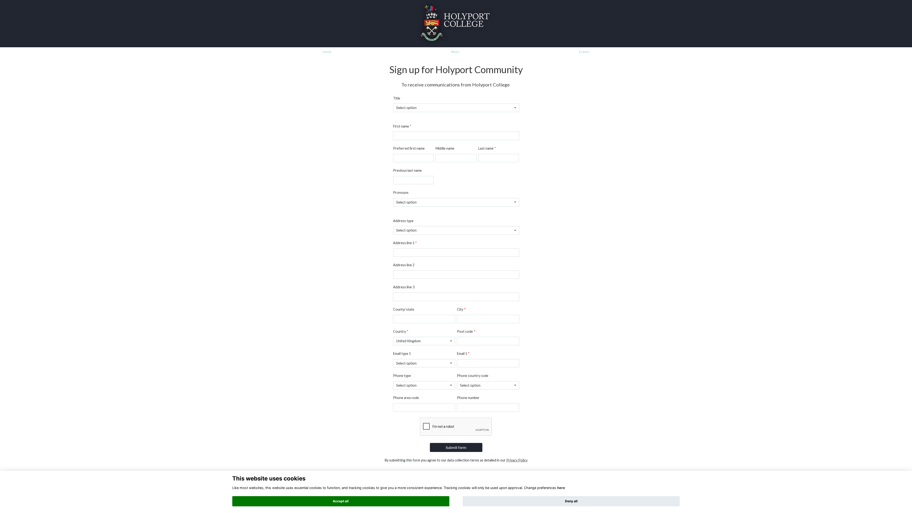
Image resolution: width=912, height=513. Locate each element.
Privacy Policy (516, 460)
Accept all (341, 501)
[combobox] (456, 108)
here (561, 488)
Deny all (571, 501)
